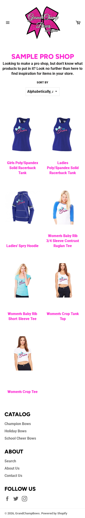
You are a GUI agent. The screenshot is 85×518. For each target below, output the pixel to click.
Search (10, 461)
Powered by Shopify (54, 513)
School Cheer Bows (20, 438)
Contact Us (13, 475)
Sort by (42, 82)
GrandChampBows (27, 513)
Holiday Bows (16, 431)
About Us (12, 468)
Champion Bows (18, 424)
